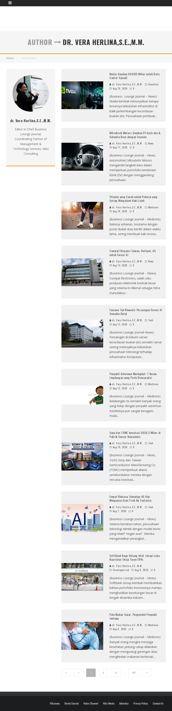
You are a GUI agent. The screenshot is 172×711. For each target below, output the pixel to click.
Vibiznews (55, 703)
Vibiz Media (109, 703)
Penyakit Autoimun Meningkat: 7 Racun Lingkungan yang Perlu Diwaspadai (133, 375)
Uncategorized (121, 569)
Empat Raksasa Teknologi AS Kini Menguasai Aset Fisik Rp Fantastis (130, 498)
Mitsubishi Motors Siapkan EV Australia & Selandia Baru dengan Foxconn (135, 135)
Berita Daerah (72, 703)
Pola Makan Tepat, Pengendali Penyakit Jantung (133, 616)
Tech (150, 320)
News (151, 143)
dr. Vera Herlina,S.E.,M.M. (127, 84)
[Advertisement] (89, 17)
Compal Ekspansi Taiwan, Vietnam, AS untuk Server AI (132, 252)
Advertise (124, 703)
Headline (153, 84)
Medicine (153, 207)
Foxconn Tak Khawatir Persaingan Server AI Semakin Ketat (135, 312)
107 (134, 672)
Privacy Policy (140, 703)
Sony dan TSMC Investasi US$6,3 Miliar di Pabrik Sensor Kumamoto (135, 434)
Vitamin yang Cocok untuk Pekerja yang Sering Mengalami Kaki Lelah (133, 198)
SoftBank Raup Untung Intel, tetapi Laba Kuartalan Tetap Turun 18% (134, 557)
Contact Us (158, 703)
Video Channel (90, 703)
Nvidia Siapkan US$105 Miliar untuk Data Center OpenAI (134, 76)
